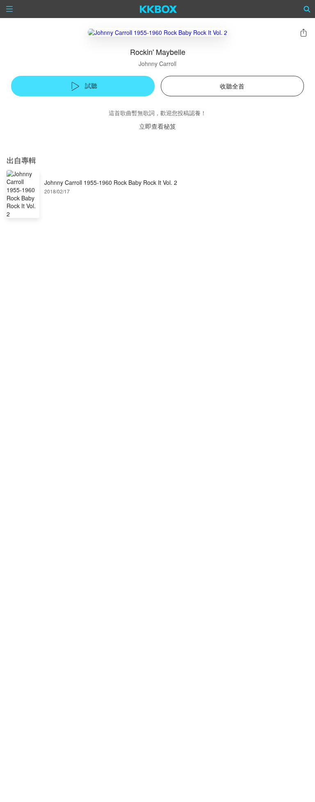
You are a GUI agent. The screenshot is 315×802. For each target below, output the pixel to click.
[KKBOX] (158, 9)
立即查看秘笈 (157, 126)
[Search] (307, 9)
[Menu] (9, 9)
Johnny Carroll (157, 63)
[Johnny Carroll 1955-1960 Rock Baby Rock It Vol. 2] (157, 32)
